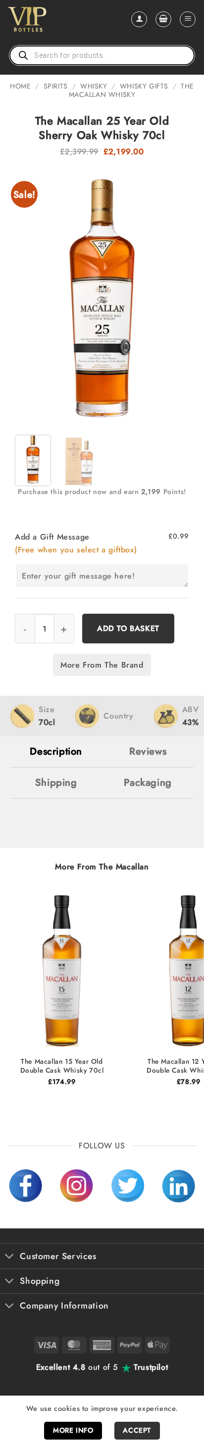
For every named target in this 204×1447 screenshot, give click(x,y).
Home (20, 86)
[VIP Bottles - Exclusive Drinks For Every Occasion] (48, 19)
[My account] (139, 19)
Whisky (93, 86)
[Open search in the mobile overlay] (102, 55)
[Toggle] (9, 1257)
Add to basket (128, 628)
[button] (163, 19)
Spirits (56, 86)
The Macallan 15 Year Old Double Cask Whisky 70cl (62, 1066)
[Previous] (31, 297)
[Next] (173, 297)
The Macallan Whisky (132, 90)
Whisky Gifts (144, 86)
